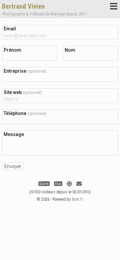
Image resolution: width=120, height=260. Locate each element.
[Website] (69, 184)
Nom (70, 50)
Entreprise (25, 71)
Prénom (12, 50)
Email (10, 28)
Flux (58, 184)
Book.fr (77, 199)
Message (14, 134)
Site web (23, 92)
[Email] (79, 184)
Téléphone (25, 113)
